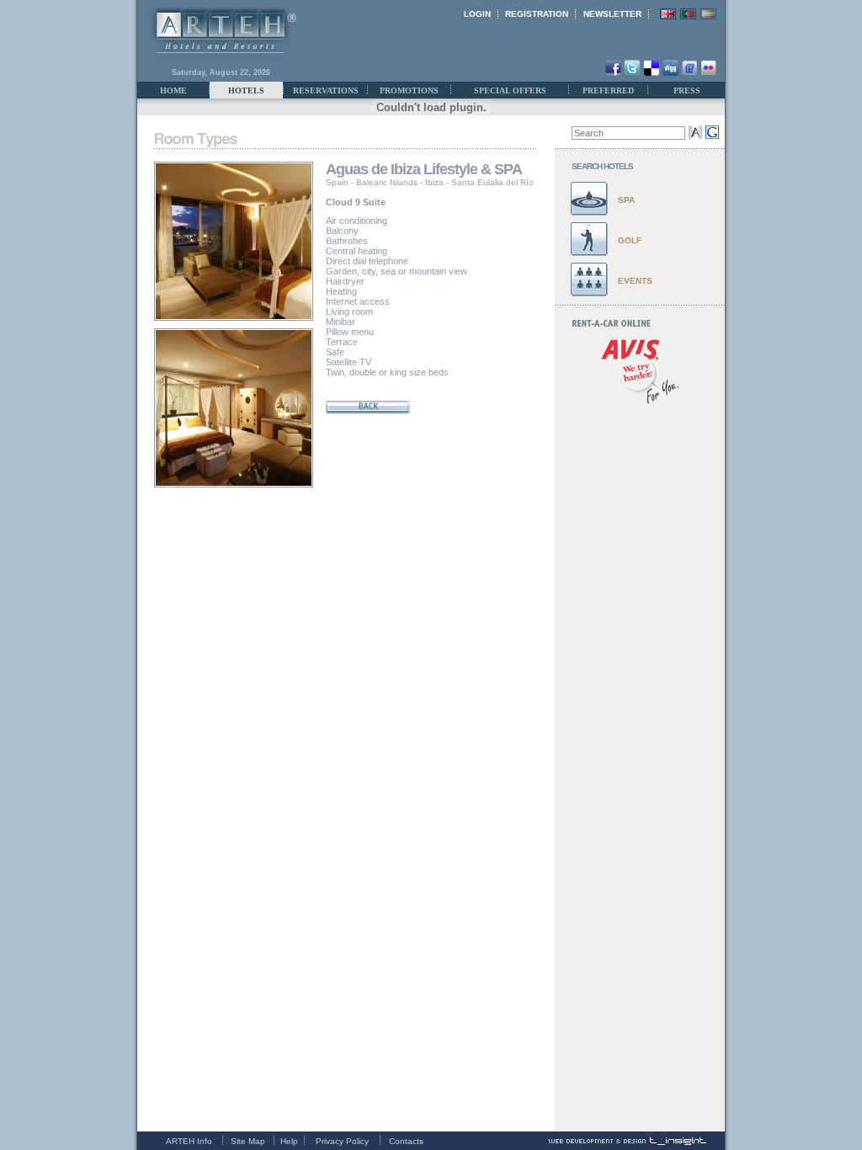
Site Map (248, 1141)
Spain (337, 182)
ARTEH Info (189, 1141)
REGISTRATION (536, 14)
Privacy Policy (342, 1141)
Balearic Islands (387, 182)
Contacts (406, 1141)
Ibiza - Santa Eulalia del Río (479, 182)
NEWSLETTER (612, 14)
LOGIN (477, 14)
